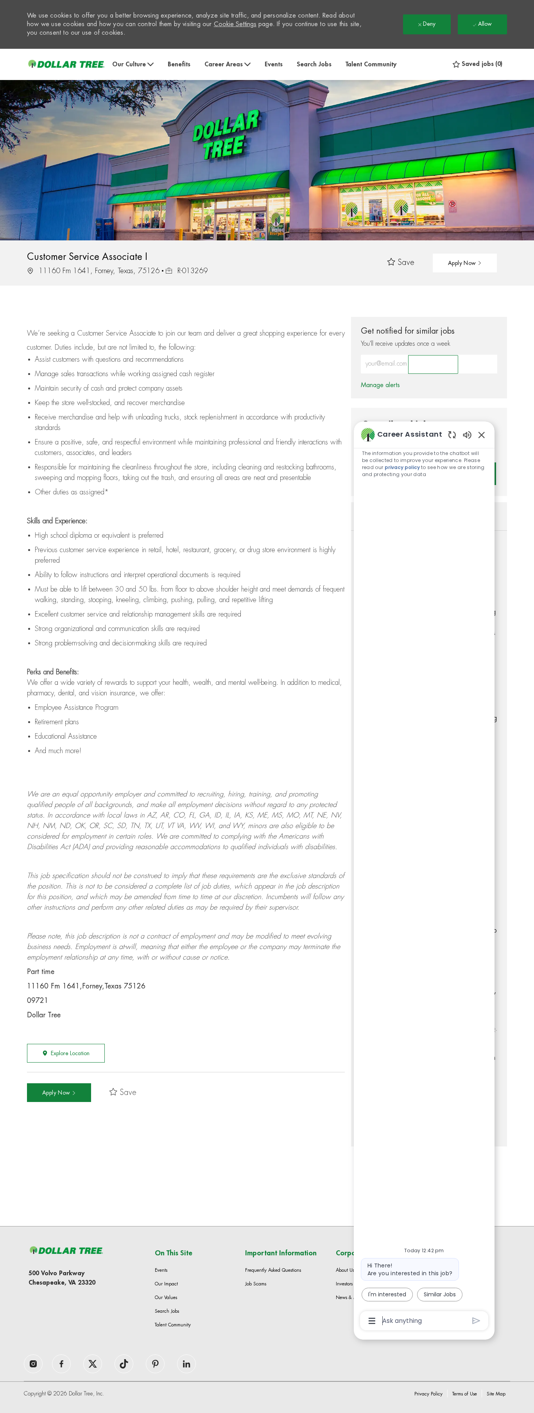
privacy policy (402, 467)
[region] (424, 877)
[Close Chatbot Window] (482, 434)
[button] (465, 263)
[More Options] (372, 1321)
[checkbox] (401, 263)
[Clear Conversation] (452, 434)
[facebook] (33, 1363)
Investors (344, 1283)
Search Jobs (314, 64)
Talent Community (371, 64)
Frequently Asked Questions (273, 1270)
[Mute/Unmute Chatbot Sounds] (467, 434)
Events (274, 64)
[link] (380, 385)
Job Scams (255, 1283)
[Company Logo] (66, 64)
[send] (476, 1321)
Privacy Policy (428, 1394)
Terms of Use (464, 1394)
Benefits (179, 64)
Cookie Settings (235, 24)
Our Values (166, 1297)
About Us (345, 1270)
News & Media (351, 1297)
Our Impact (166, 1283)
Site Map (496, 1394)
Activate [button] (433, 364)
